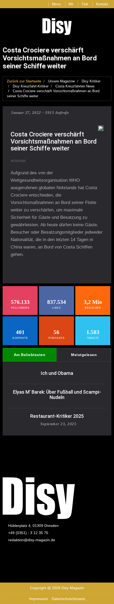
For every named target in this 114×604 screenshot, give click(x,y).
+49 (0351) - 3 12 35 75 (28, 533)
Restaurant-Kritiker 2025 (57, 416)
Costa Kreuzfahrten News (75, 86)
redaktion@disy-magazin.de (31, 540)
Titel (84, 4)
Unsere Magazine (61, 81)
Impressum (38, 599)
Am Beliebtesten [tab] (30, 355)
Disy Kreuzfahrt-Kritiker (31, 86)
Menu (56, 4)
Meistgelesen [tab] (84, 355)
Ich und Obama (57, 373)
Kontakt (102, 4)
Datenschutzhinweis (68, 599)
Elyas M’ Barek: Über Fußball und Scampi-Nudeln (57, 394)
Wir (71, 4)
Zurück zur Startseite (24, 81)
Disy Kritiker (91, 81)
